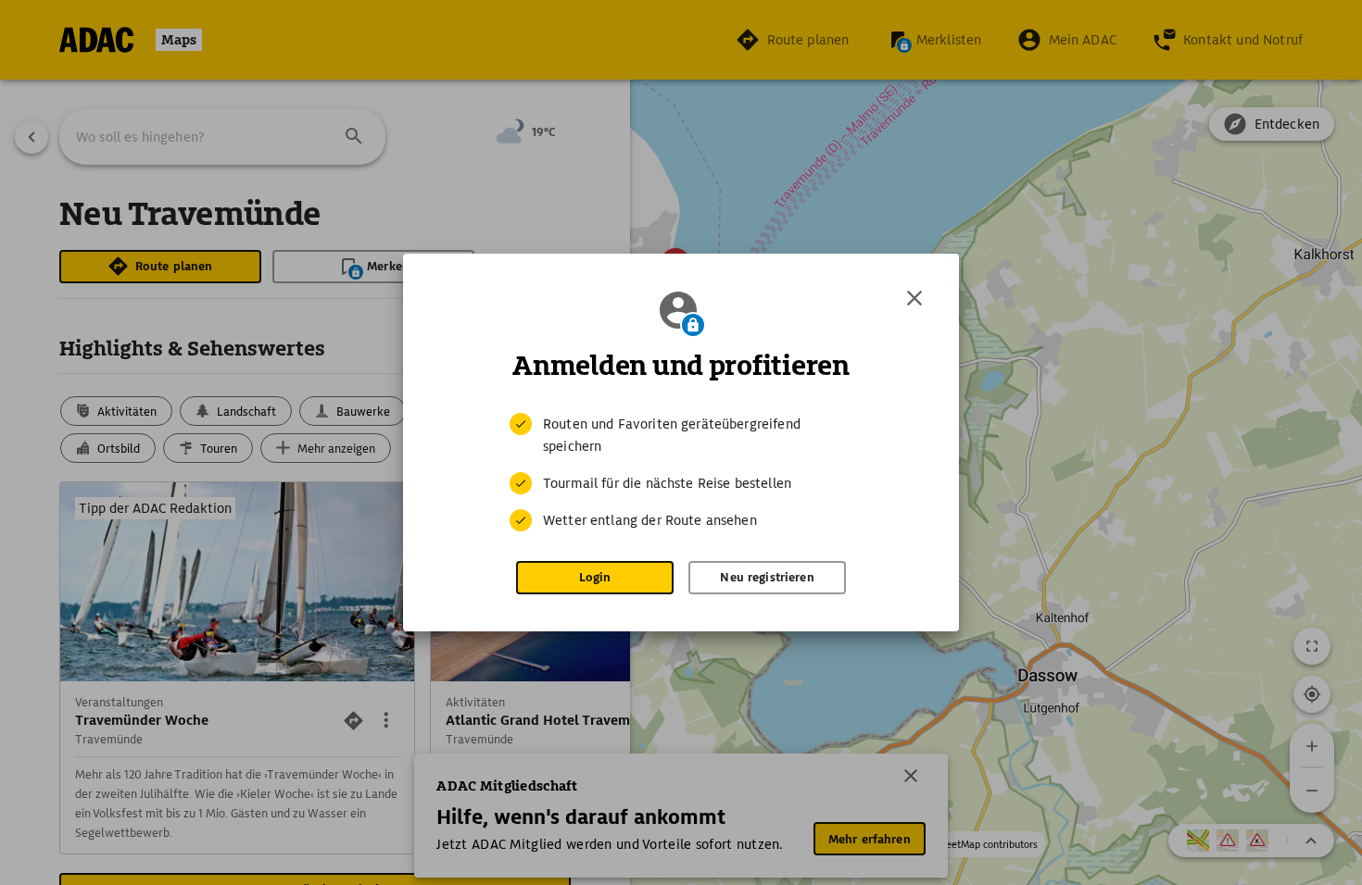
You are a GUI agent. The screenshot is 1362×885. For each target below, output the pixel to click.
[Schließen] (914, 298)
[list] (681, 472)
